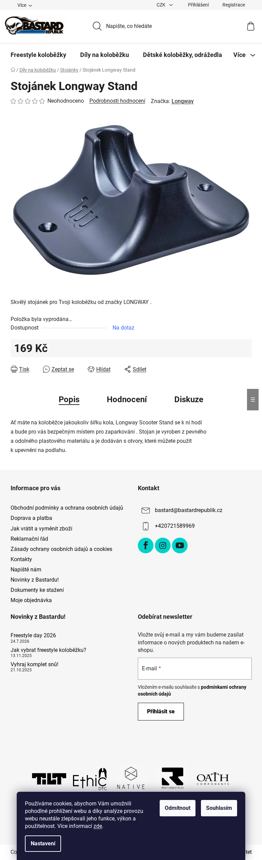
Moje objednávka (31, 600)
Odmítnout (177, 808)
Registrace (233, 5)
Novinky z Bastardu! (35, 580)
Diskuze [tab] (188, 399)
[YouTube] (180, 545)
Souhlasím (219, 808)
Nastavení (43, 843)
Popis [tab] (69, 399)
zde (97, 826)
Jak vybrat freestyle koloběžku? (48, 650)
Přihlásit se (161, 711)
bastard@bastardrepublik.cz (188, 510)
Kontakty (21, 559)
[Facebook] (146, 545)
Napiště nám (26, 569)
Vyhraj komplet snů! (34, 664)
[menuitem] (38, 55)
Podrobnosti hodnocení (117, 101)
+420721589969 (175, 526)
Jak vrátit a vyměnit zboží (41, 528)
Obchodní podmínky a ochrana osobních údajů (67, 508)
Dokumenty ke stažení (37, 590)
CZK (161, 5)
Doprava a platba (31, 518)
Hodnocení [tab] (127, 399)
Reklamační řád (29, 539)
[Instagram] (163, 545)
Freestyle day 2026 (33, 635)
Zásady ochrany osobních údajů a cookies (61, 549)
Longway (183, 101)
